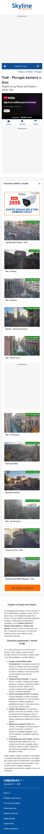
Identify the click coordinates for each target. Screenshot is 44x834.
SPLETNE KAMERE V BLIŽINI (16, 183)
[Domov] (5, 66)
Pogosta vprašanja (11, 813)
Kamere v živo (21, 66)
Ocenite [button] (22, 124)
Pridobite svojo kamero (12, 798)
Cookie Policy (9, 823)
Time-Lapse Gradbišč (12, 803)
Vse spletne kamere (21, 587)
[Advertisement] (22, 39)
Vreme (8, 124)
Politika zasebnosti (11, 828)
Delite (35, 124)
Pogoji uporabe (9, 818)
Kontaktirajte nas (10, 808)
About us (7, 793)
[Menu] (37, 66)
